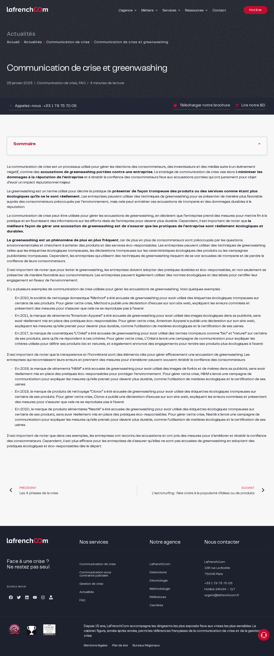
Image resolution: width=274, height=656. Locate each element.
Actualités (33, 42)
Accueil (13, 42)
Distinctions (158, 572)
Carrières (156, 605)
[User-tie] (51, 597)
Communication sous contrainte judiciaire (95, 574)
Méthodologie (160, 588)
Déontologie (159, 580)
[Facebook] (11, 597)
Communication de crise (68, 42)
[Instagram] (43, 597)
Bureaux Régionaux (146, 645)
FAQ (82, 83)
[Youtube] (35, 597)
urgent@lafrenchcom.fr (221, 595)
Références (158, 597)
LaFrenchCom (160, 564)
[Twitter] (19, 597)
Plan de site (120, 645)
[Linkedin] (27, 597)
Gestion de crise (91, 583)
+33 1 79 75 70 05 (218, 583)
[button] (128, 10)
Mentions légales (96, 645)
